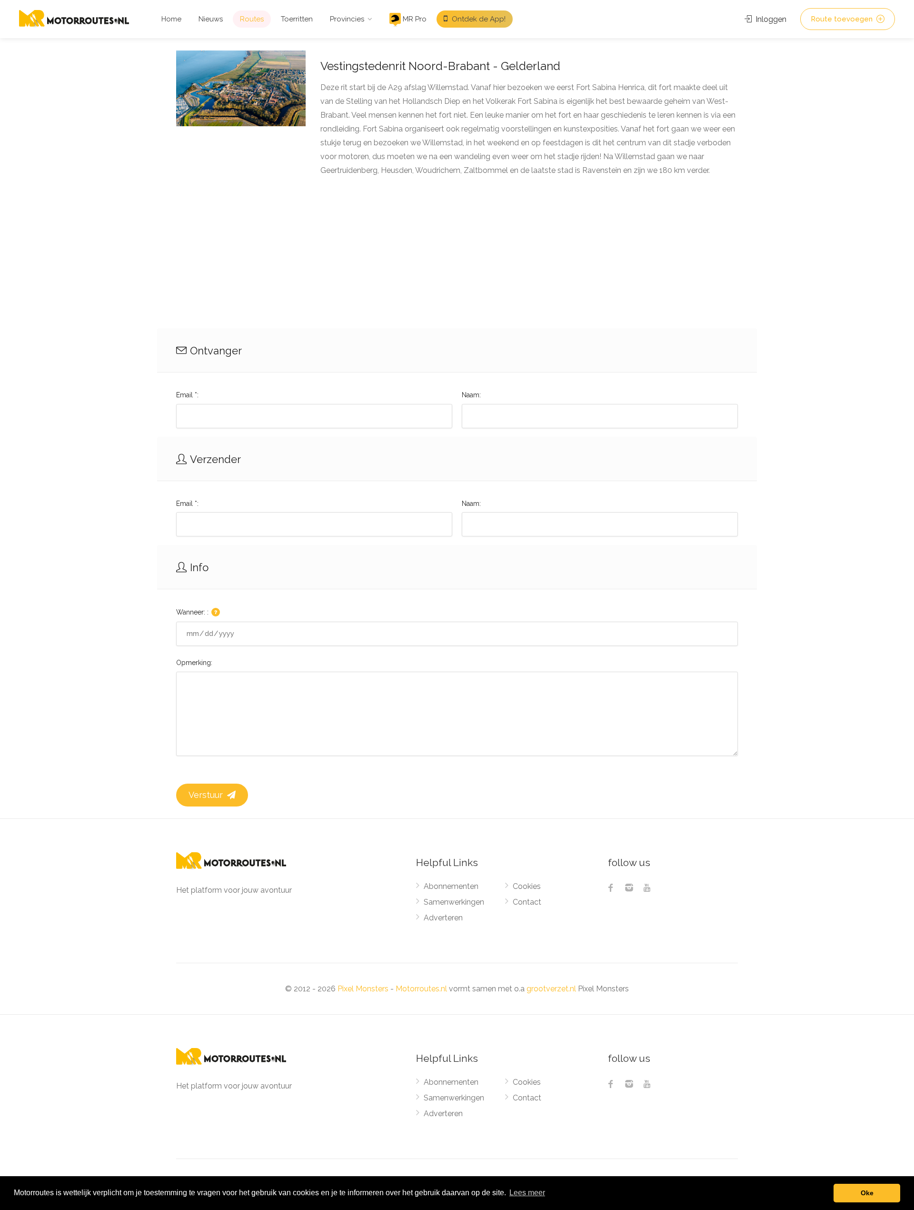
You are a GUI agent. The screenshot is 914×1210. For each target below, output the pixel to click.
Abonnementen (451, 886)
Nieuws (211, 19)
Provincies (347, 19)
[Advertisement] (457, 256)
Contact (527, 902)
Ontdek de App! (478, 19)
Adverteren (443, 917)
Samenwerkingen (454, 902)
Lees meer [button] (527, 1193)
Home (171, 19)
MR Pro (414, 19)
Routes (252, 19)
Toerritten (297, 19)
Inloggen (770, 19)
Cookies (527, 886)
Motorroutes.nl (421, 988)
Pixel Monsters (363, 988)
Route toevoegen (842, 19)
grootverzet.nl (551, 988)
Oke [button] (867, 1193)
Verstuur (207, 795)
